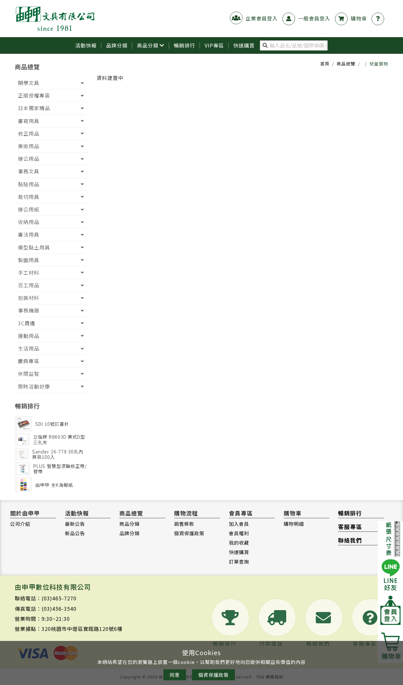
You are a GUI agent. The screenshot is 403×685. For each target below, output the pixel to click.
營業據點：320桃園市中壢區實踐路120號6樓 (68, 628)
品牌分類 (117, 45)
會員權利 (239, 533)
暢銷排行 (184, 45)
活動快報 (86, 45)
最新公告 (75, 523)
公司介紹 (20, 523)
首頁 (325, 63)
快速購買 (239, 551)
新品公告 (75, 533)
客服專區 (350, 526)
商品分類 (147, 45)
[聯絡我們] (379, 18)
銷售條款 (184, 523)
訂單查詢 (239, 561)
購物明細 (294, 523)
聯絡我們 (350, 540)
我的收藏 (239, 542)
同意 (175, 674)
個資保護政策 (189, 533)
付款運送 (271, 643)
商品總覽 (346, 63)
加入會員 (239, 523)
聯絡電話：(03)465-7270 (46, 598)
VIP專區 (214, 45)
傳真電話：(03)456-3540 (46, 608)
